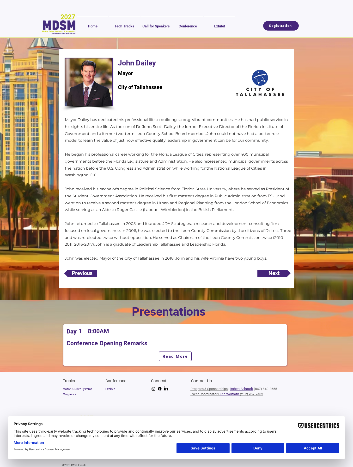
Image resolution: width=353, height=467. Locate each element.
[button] (124, 24)
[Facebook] (159, 388)
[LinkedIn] (166, 388)
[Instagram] (153, 388)
